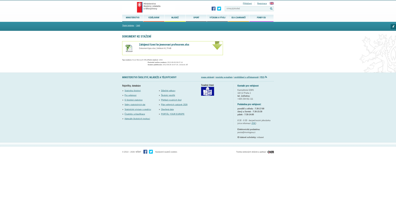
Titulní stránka (128, 25)
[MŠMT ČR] (148, 7)
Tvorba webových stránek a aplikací (251, 152)
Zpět (138, 25)
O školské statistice (133, 100)
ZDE (254, 123)
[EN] (272, 4)
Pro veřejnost (130, 95)
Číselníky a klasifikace (135, 114)
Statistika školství (133, 91)
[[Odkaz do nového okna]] (207, 95)
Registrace (262, 3)
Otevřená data (167, 109)
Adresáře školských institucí (137, 119)
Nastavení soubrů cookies (166, 152)
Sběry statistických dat (135, 104)
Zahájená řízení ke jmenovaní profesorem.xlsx (164, 44)
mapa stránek (207, 77)
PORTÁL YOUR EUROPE (173, 114)
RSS (262, 77)
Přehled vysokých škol (171, 100)
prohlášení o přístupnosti (246, 77)
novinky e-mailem (224, 77)
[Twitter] (219, 9)
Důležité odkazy (168, 91)
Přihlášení (247, 3)
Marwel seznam (393, 26)
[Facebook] (214, 9)
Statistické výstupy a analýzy (138, 109)
